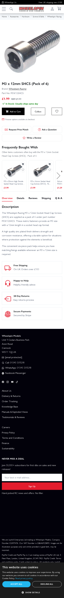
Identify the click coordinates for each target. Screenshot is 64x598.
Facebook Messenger (15, 373)
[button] (4, 9)
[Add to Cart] (22, 164)
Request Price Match (18, 129)
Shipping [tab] (46, 198)
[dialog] (32, 580)
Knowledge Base (10, 406)
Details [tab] (20, 198)
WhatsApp (10, 2)
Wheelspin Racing (17, 88)
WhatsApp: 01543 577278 (18, 367)
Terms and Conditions (13, 437)
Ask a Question (49, 129)
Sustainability (8, 448)
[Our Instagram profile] (8, 381)
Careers (6, 427)
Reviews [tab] (33, 198)
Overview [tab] (7, 198)
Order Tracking (9, 401)
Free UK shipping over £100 (50, 2)
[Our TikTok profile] (17, 381)
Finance (5, 443)
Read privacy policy (24, 578)
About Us (6, 390)
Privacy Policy (8, 432)
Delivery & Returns (11, 396)
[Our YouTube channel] (12, 381)
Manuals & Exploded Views (15, 411)
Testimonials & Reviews (13, 417)
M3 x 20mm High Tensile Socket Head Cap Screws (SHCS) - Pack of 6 (13, 182)
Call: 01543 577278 (14, 362)
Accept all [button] (16, 584)
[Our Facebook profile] (3, 381)
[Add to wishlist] (57, 111)
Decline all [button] (47, 584)
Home (4, 16)
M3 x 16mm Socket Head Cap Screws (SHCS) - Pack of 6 (40, 182)
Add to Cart (15, 111)
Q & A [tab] (58, 198)
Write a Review (34, 137)
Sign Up (32, 486)
